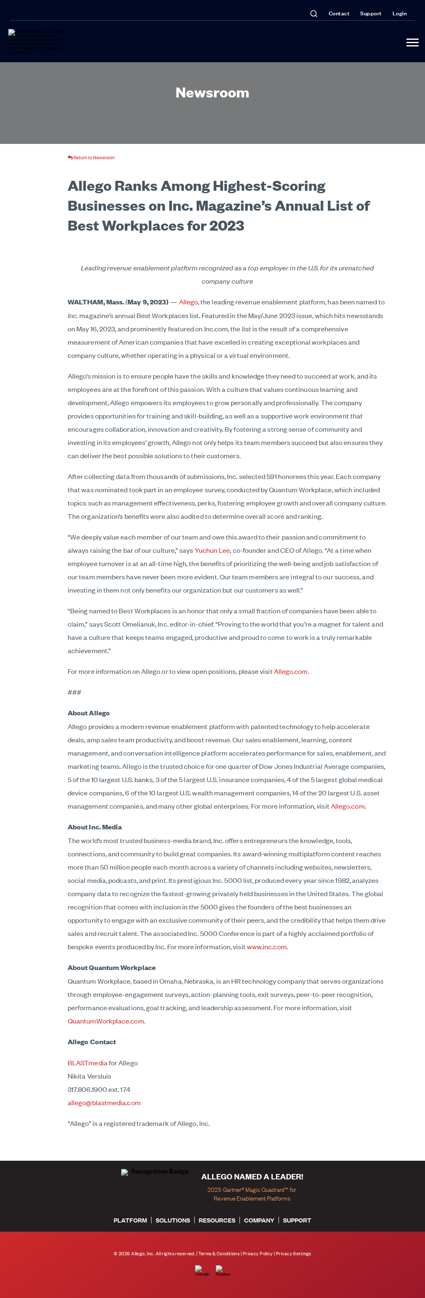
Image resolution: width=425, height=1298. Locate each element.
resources (217, 1220)
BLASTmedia (87, 1062)
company (259, 1220)
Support (371, 13)
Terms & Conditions (219, 1253)
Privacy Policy (258, 1253)
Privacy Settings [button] (293, 1253)
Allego (188, 301)
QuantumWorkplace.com (106, 1020)
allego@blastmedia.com (104, 1102)
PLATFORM (130, 1220)
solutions (173, 1220)
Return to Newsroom (94, 157)
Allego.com (291, 671)
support (297, 1220)
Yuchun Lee (212, 549)
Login (400, 13)
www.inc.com (267, 946)
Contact (339, 13)
